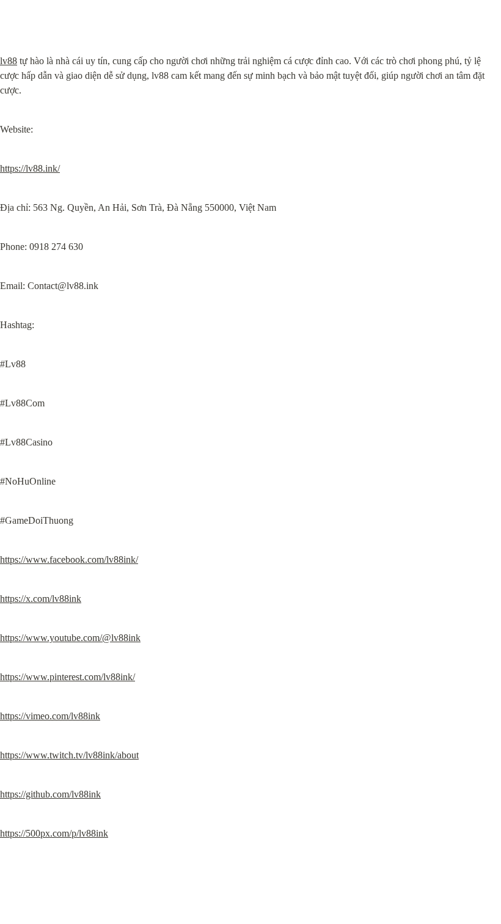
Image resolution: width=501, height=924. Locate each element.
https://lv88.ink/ (30, 168)
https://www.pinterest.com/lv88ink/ (67, 677)
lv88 (8, 61)
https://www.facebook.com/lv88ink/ (69, 559)
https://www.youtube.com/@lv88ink (70, 637)
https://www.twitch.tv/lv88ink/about (69, 755)
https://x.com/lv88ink (40, 598)
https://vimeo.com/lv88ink (50, 716)
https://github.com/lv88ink (50, 794)
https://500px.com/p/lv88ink (54, 833)
